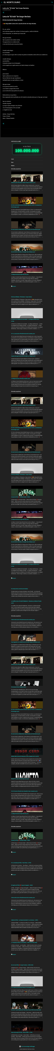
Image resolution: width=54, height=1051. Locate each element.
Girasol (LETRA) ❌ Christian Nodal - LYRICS (20, 497)
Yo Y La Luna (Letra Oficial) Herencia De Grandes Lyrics (23, 333)
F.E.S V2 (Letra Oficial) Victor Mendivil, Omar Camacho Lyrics (24, 791)
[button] (3, 12)
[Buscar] (22, 2)
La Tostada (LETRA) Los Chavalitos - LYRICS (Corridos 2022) (24, 942)
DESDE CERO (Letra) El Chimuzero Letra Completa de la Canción (25, 756)
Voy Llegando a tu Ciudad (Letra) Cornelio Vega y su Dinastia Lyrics (25, 642)
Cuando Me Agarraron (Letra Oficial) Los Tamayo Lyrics (23, 356)
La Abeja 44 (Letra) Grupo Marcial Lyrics (20, 274)
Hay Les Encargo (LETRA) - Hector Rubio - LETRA (21, 1032)
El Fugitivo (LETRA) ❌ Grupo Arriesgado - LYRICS (22, 885)
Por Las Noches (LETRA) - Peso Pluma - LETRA (21, 862)
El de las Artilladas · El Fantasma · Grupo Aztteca (21, 296)
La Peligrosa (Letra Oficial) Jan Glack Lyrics (20, 378)
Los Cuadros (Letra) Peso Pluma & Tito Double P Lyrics (23, 987)
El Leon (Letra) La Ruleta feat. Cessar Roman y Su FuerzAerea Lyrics (25, 229)
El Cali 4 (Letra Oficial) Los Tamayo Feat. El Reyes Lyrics (23, 251)
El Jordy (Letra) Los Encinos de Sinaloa (19, 588)
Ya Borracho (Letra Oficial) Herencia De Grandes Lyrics (23, 619)
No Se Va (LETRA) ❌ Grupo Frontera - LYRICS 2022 (22, 965)
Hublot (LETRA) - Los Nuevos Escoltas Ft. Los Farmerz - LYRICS (24, 920)
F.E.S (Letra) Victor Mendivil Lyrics (18, 687)
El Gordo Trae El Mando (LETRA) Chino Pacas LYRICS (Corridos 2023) (26, 1009)
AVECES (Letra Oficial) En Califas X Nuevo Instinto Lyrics (23, 182)
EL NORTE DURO (12, 2)
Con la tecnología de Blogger (28, 1046)
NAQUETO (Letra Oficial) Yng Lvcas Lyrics (20, 778)
